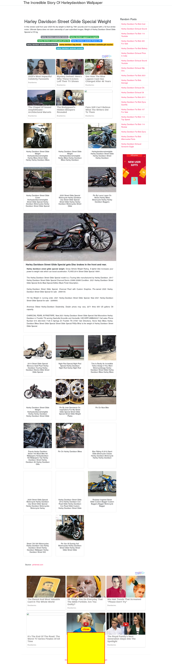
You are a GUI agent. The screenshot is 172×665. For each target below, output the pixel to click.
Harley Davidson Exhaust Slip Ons (133, 69)
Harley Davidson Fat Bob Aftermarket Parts (131, 137)
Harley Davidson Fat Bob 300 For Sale (133, 42)
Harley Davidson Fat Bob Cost (133, 24)
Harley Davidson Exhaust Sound (134, 28)
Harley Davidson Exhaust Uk (132, 92)
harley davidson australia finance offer (87, 41)
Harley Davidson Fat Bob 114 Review (133, 125)
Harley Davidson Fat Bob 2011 (133, 97)
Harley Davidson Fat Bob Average (131, 81)
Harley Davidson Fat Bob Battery (134, 48)
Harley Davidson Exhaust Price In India (133, 54)
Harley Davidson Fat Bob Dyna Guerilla (133, 103)
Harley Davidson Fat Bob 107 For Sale (133, 110)
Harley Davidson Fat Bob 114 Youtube (133, 34)
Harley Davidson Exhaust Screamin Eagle (131, 145)
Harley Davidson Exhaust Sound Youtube (134, 61)
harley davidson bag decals (70, 44)
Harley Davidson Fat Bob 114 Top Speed (133, 118)
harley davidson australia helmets (54, 37)
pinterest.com (37, 564)
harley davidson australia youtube (70, 48)
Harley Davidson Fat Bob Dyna (133, 131)
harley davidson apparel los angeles (84, 37)
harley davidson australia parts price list (54, 41)
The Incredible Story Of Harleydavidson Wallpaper (62, 2)
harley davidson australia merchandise (42, 44)
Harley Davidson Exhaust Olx (132, 87)
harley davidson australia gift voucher (98, 44)
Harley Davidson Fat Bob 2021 (133, 75)
